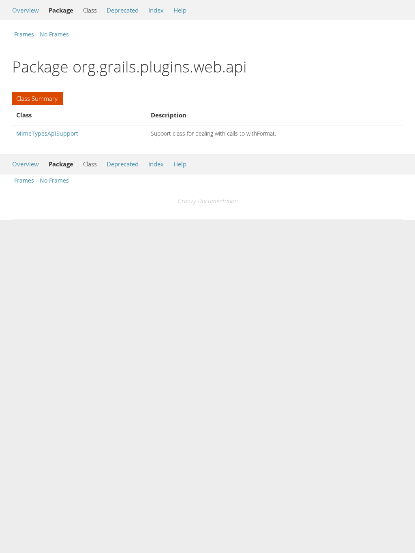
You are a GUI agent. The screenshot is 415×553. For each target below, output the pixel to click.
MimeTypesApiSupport (47, 133)
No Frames (54, 34)
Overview (25, 10)
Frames (24, 34)
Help (179, 10)
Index (156, 10)
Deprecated (123, 10)
